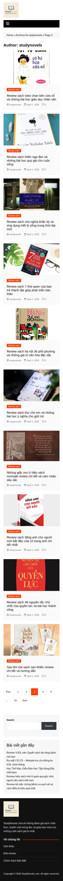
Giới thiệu (9, 846)
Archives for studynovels (29, 35)
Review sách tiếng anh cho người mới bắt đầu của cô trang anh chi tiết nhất (29, 541)
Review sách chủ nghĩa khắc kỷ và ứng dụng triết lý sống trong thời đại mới (31, 225)
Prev (8, 691)
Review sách (14, 89)
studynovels (15, 104)
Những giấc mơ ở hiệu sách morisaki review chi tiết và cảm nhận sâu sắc (31, 476)
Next (24, 700)
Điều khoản (10, 853)
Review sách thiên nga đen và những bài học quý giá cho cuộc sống (28, 160)
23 (15, 700)
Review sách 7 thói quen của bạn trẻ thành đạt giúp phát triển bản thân (29, 290)
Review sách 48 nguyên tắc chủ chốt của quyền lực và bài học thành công (31, 606)
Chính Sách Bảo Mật (15, 860)
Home (10, 35)
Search (10, 720)
